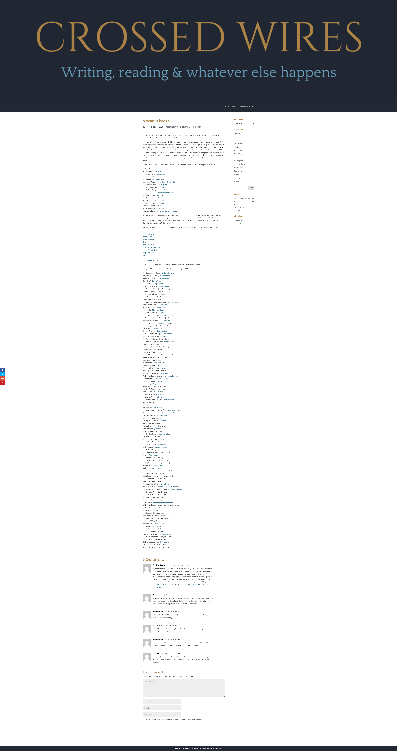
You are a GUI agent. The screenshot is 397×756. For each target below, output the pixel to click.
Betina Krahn (169, 342)
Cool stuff (182, 126)
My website (245, 106)
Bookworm (170, 126)
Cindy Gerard (158, 284)
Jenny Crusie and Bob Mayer (167, 211)
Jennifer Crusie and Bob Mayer (169, 487)
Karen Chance (160, 368)
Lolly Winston (157, 281)
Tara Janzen (157, 177)
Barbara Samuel (149, 239)
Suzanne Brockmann (162, 278)
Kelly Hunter (160, 171)
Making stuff (238, 161)
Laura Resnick (165, 320)
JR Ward (159, 206)
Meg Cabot (157, 384)
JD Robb (145, 242)
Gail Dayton (162, 185)
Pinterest (237, 224)
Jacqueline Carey (161, 169)
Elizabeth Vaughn (157, 195)
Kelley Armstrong (156, 468)
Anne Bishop (147, 255)
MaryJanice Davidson (171, 376)
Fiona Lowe (163, 415)
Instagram (238, 220)
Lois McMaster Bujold (165, 193)
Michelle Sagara (162, 378)
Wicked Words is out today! (244, 198)
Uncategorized (239, 178)
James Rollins (159, 429)
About (234, 106)
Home (226, 106)
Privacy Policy (180, 748)
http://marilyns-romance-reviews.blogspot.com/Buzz (172, 584)
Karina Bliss (158, 407)
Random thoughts (240, 164)
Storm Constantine (176, 489)
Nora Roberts (157, 328)
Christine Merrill (169, 400)
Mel (147, 126)
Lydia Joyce (165, 484)
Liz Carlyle (160, 313)
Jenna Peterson (167, 315)
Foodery (237, 147)
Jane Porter (161, 421)
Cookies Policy (190, 748)
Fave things (238, 144)
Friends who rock (240, 150)
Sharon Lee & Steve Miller (166, 182)
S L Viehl (157, 402)
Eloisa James (164, 203)
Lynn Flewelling (164, 434)
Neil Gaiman (158, 392)
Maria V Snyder (159, 529)
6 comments (195, 126)
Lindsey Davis (163, 336)
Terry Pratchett (159, 208)
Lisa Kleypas (162, 198)
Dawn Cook (156, 508)
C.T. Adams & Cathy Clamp (163, 502)
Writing (236, 181)
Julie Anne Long (164, 276)
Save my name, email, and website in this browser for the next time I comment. (174, 720)
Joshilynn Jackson (163, 542)
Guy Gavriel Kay (148, 258)
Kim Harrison (163, 373)
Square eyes (238, 167)
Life (235, 157)
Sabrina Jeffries (164, 286)
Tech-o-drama (239, 171)
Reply (220, 567)
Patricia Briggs (159, 200)
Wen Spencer (153, 455)
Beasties (237, 133)
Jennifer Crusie (148, 237)
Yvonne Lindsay (173, 302)
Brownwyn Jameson (173, 410)
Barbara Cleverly (168, 273)
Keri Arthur (160, 187)
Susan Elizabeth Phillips (151, 260)
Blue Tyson (157, 653)
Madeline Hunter (158, 310)
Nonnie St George (163, 331)
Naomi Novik (161, 174)
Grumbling (238, 154)
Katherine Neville (157, 405)
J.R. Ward (160, 291)
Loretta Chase (158, 179)
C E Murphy (161, 394)
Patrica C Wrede (161, 323)
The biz (236, 174)
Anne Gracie (163, 190)
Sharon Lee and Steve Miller (167, 413)
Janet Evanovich (148, 245)
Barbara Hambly (165, 534)
